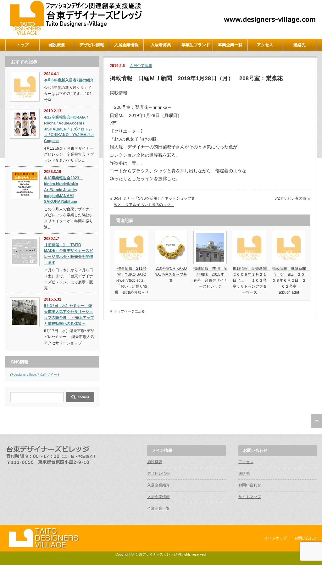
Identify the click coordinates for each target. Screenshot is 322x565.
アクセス (265, 44)
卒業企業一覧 (230, 44)
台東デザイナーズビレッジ (156, 554)
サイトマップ (249, 497)
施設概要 (57, 44)
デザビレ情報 (92, 44)
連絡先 (299, 44)
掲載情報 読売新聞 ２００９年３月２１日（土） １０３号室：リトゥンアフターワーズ (251, 280)
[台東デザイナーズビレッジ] (75, 33)
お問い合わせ (249, 485)
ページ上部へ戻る (316, 421)
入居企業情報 (126, 44)
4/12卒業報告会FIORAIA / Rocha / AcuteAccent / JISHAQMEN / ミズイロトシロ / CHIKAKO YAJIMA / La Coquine (69, 129)
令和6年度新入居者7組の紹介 (69, 80)
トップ (22, 44)
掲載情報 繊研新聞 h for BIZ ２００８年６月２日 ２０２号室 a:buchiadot (291, 280)
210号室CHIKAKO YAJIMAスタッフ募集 (171, 274)
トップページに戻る (129, 311)
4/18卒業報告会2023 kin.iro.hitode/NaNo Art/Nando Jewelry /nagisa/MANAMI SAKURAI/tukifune (63, 190)
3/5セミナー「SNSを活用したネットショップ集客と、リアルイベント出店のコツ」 (154, 201)
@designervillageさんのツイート (35, 374)
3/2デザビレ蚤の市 (290, 198)
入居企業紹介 (158, 485)
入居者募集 (161, 44)
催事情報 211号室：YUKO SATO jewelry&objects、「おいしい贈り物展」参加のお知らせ (132, 280)
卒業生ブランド (195, 44)
